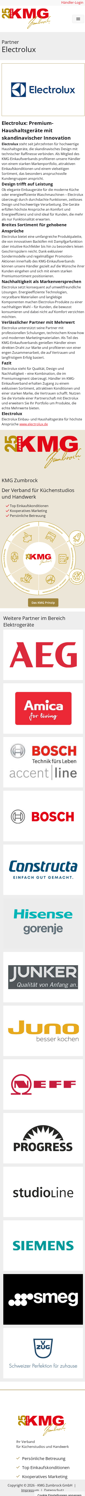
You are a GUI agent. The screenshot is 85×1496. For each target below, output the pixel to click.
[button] (78, 19)
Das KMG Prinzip (43, 603)
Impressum (30, 1490)
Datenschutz (54, 1490)
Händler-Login (72, 2)
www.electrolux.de (33, 424)
